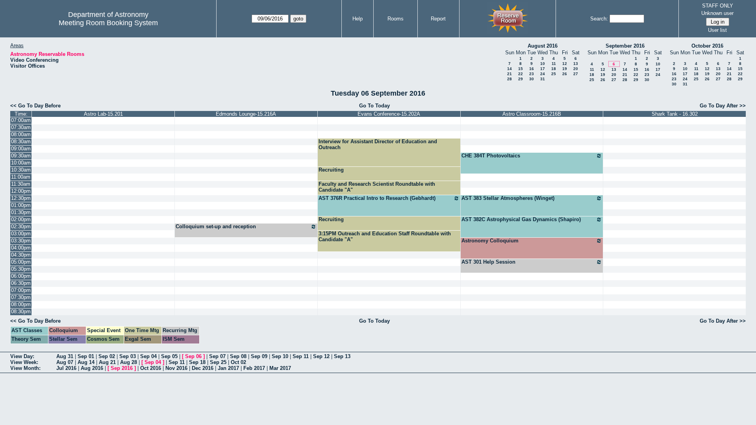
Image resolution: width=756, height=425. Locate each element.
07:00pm (21, 290)
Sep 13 (342, 356)
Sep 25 (218, 362)
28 (509, 79)
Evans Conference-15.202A (389, 114)
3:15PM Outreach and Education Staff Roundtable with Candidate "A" (385, 236)
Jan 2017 (228, 368)
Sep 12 (321, 356)
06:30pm (21, 283)
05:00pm (21, 262)
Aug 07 (64, 362)
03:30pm (21, 241)
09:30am (21, 156)
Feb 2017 (254, 368)
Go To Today (374, 106)
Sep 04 (148, 356)
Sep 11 (301, 356)
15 (520, 69)
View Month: (25, 368)
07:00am (21, 120)
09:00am (21, 149)
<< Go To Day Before (35, 106)
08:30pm (21, 311)
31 (542, 79)
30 (531, 79)
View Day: (22, 356)
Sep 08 (238, 356)
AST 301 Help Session (488, 262)
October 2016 (707, 46)
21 (509, 74)
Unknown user (717, 13)
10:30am (21, 170)
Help (357, 19)
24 (542, 74)
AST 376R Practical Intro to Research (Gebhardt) (377, 198)
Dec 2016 (202, 368)
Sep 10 (280, 356)
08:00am (21, 134)
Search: (599, 19)
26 (564, 74)
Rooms (395, 19)
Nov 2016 (176, 368)
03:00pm (21, 234)
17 (542, 69)
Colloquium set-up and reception (216, 226)
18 (553, 69)
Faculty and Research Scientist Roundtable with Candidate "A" (377, 187)
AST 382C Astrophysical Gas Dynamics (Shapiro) (521, 219)
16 (531, 69)
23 (531, 74)
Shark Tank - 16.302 (675, 114)
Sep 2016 (122, 368)
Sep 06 (193, 356)
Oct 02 (238, 362)
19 (564, 69)
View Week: (24, 362)
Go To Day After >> (723, 106)
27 (575, 74)
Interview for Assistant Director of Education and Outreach (378, 144)
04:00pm (21, 248)
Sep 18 (197, 362)
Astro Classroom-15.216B (531, 114)
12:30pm (21, 198)
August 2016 (543, 46)
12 (564, 63)
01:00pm (21, 205)
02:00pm (21, 219)
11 (554, 63)
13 (575, 63)
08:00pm (21, 304)
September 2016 (625, 46)
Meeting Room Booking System (108, 23)
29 (520, 79)
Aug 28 (128, 362)
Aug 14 (86, 362)
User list (717, 30)
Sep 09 (259, 356)
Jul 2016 (66, 368)
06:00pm (21, 276)
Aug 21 (107, 362)
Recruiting (331, 170)
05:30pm (21, 269)
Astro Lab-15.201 (103, 114)
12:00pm (21, 191)
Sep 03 (127, 356)
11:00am (20, 177)
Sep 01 (86, 356)
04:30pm (21, 255)
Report (438, 19)
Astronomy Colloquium (490, 241)
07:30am (21, 127)
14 (509, 69)
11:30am (20, 184)
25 (553, 74)
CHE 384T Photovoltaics (490, 156)
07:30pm (21, 297)
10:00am (21, 163)
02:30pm (21, 226)
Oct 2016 (150, 368)
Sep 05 (169, 356)
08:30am (21, 141)
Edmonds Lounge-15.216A (246, 114)
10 (542, 63)
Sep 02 (106, 356)
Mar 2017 (280, 368)
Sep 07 (217, 356)
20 (575, 69)
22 (520, 74)
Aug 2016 (92, 368)
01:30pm (21, 212)
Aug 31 (64, 356)
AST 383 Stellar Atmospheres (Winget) (507, 198)
